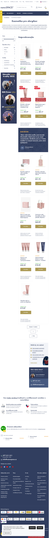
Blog (23, 1)
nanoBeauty (9, 60)
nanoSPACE (9, 62)
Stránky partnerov (28, 486)
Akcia (9, 49)
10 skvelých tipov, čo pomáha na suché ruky (39, 358)
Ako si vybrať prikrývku (41, 486)
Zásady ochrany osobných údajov (4, 492)
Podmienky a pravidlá (5, 489)
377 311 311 (36, 381)
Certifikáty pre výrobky (14, 1)
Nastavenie (7, 533)
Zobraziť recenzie (41, 429)
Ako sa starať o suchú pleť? (38, 348)
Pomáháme (27, 491)
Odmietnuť (32, 527)
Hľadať (32, 7)
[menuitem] (3, 13)
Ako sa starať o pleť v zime (38, 354)
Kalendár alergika (16, 476)
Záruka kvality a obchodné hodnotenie (6, 486)
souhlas (22, 528)
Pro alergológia (28, 493)
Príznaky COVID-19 (17, 487)
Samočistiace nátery (17, 485)
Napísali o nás (6, 1)
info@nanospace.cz (38, 384)
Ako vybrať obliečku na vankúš (41, 483)
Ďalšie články (34, 362)
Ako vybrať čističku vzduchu (41, 496)
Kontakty (27, 476)
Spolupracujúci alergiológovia (4, 496)
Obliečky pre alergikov (41, 493)
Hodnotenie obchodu (29, 1)
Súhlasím (40, 527)
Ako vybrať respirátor (41, 499)
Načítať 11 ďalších (33, 326)
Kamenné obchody (4, 482)
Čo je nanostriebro (17, 478)
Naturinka (9, 68)
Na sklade (9, 47)
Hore (34, 336)
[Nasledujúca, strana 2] (33, 331)
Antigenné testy (16, 490)
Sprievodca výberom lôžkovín (41, 477)
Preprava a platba (4, 476)
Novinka (9, 51)
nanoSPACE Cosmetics (9, 65)
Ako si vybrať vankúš (41, 480)
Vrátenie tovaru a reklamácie (4, 479)
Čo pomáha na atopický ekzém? (37, 351)
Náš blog (27, 488)
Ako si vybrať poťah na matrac (41, 490)
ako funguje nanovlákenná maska (18, 482)
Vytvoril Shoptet (44, 530)
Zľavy (2, 1)
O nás (20, 1)
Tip (9, 53)
